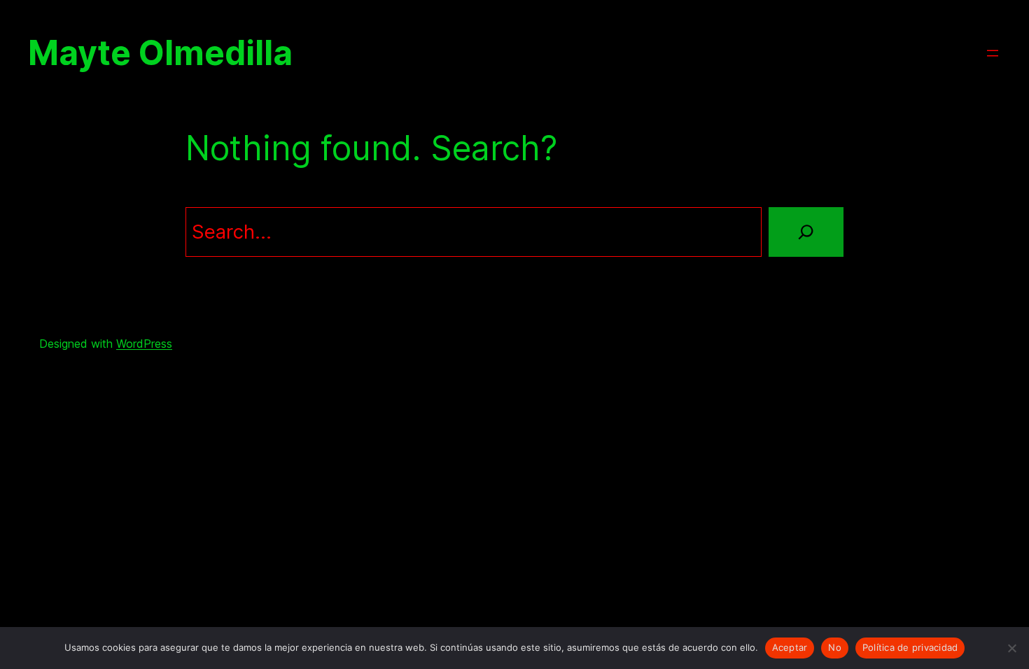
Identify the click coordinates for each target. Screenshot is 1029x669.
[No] (1011, 648)
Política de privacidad (910, 647)
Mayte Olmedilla (160, 53)
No (834, 647)
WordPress (144, 344)
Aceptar (790, 647)
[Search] (806, 232)
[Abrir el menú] (992, 53)
